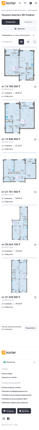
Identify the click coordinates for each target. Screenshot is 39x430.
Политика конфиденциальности (14, 391)
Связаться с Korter (9, 377)
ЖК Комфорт (32, 10)
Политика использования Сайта (14, 399)
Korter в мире (7, 374)
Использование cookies (11, 388)
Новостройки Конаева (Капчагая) (13, 10)
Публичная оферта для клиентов (15, 403)
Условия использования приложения (16, 395)
